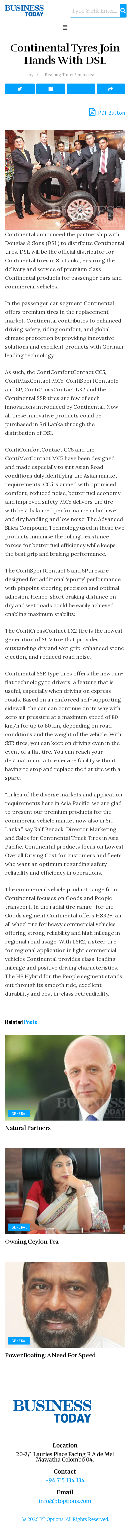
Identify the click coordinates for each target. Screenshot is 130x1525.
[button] (65, 27)
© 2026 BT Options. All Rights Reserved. (65, 1519)
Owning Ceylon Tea (32, 1241)
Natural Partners (27, 1128)
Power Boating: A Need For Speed (50, 1355)
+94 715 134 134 (65, 1480)
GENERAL (19, 1113)
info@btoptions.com (65, 1501)
